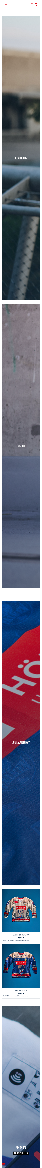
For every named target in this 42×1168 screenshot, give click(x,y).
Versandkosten (23, 941)
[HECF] (20, 2)
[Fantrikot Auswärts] (21, 890)
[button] (3, 1164)
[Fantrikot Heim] (21, 946)
